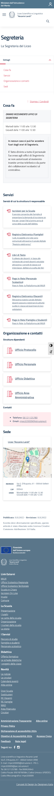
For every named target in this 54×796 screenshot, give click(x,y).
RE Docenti (6, 698)
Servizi (7, 75)
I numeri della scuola (11, 625)
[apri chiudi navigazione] (4, 15)
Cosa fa (7, 70)
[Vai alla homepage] (12, 14)
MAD (3, 705)
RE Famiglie (6, 701)
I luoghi (4, 614)
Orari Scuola (7, 691)
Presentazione (8, 610)
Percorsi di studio (9, 639)
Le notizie (5, 674)
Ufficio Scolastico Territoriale (15, 586)
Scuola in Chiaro (9, 589)
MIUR (3, 579)
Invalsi (4, 597)
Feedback (6, 741)
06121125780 (30, 417)
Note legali (20, 741)
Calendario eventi (9, 681)
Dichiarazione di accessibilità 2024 (19, 731)
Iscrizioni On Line (9, 593)
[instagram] (18, 747)
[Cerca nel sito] (47, 22)
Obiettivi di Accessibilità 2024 (16, 736)
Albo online (6, 685)
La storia (5, 628)
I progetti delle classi (11, 663)
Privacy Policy (8, 726)
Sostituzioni (6, 694)
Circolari (5, 712)
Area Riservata (8, 709)
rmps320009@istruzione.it (33, 421)
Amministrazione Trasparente (16, 721)
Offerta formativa (9, 656)
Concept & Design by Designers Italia (34, 784)
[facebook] (14, 747)
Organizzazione (8, 621)
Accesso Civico (44, 736)
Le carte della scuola (11, 618)
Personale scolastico (11, 646)
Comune (5, 600)
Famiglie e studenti (10, 642)
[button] (27, 60)
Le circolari (6, 677)
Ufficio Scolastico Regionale (14, 582)
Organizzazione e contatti (16, 81)
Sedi (6, 86)
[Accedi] (50, 4)
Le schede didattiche (11, 660)
